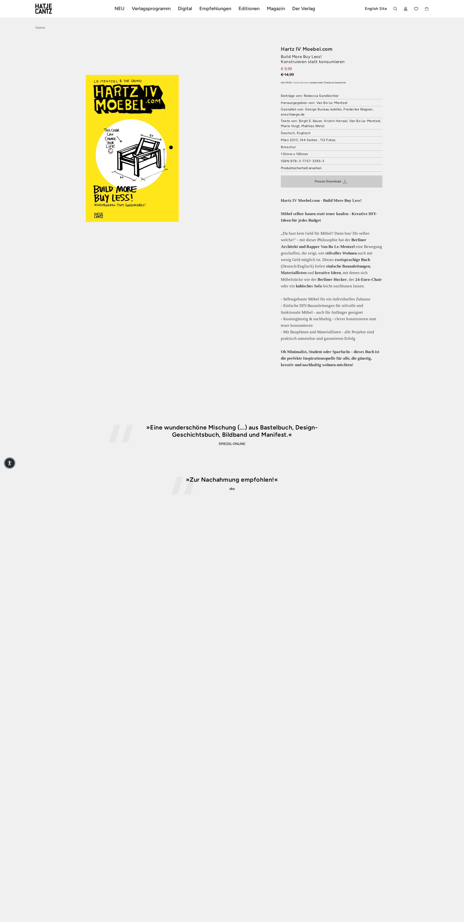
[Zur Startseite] (49, 8)
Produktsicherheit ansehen (301, 168)
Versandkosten (301, 82)
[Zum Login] (405, 8)
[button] (9, 463)
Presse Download (328, 181)
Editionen (249, 8)
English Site (376, 8)
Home (40, 28)
